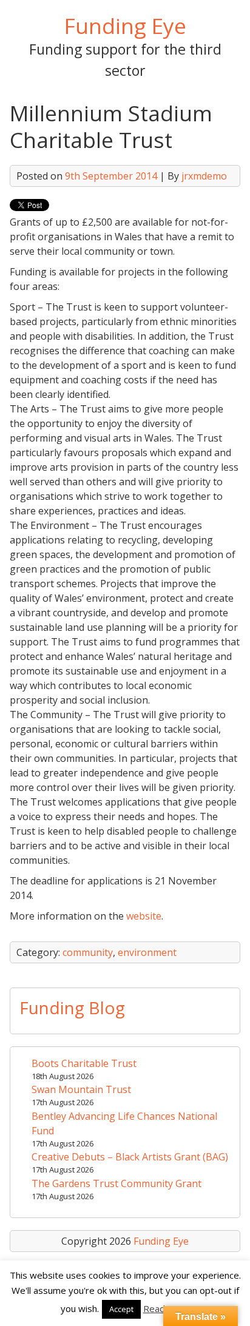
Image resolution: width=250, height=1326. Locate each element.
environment (147, 952)
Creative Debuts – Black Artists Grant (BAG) (130, 1156)
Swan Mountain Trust (81, 1089)
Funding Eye (125, 25)
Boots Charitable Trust (84, 1063)
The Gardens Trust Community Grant (116, 1183)
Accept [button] (121, 1309)
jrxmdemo (204, 176)
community (87, 952)
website (143, 916)
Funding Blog (72, 1007)
